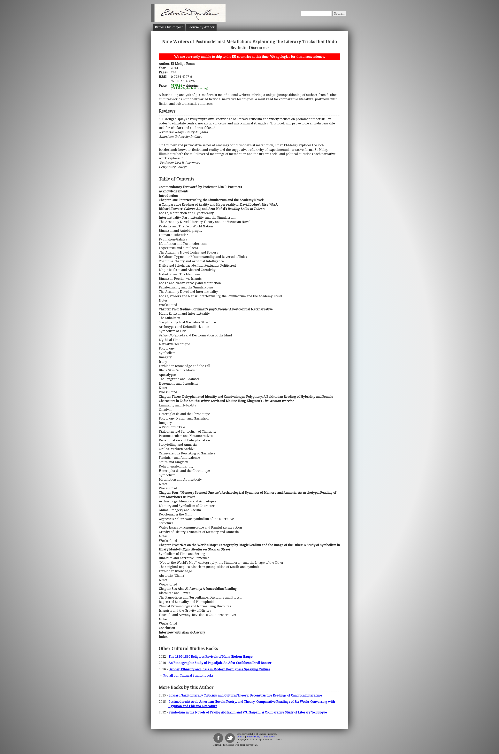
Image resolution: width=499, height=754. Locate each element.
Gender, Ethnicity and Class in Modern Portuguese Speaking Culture (219, 669)
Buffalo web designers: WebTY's (242, 744)
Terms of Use (268, 736)
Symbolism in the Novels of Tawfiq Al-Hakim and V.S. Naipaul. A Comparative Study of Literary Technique (248, 712)
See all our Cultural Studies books (188, 675)
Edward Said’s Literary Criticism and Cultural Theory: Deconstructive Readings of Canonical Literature (245, 695)
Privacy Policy (253, 736)
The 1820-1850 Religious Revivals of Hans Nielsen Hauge (211, 656)
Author (201, 27)
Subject (169, 27)
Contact (240, 736)
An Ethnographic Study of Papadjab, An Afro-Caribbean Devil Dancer (220, 663)
